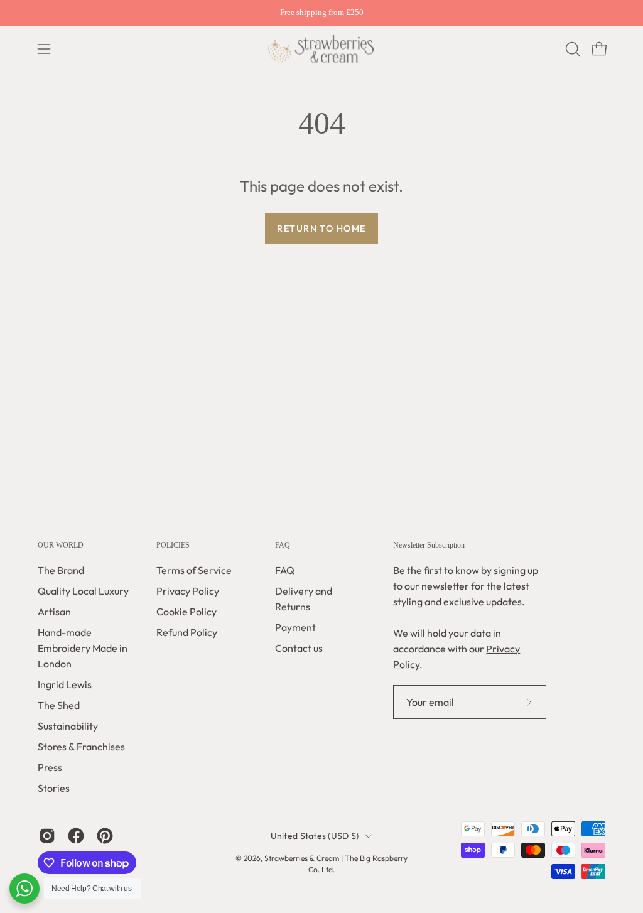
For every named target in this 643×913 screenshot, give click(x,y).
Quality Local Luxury (83, 591)
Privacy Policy (187, 591)
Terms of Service (194, 570)
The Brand (61, 570)
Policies (173, 545)
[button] (571, 49)
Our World (61, 545)
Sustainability (68, 726)
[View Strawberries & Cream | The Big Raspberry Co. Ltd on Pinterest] (104, 835)
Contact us (299, 648)
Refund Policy (186, 632)
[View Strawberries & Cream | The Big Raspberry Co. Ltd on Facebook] (76, 835)
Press (50, 767)
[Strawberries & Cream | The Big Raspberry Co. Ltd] (321, 49)
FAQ (282, 545)
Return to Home (321, 228)
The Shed (59, 705)
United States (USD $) (315, 835)
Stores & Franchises (81, 746)
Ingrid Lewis (65, 684)
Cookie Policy (186, 611)
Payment (295, 627)
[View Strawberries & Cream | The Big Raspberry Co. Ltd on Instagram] (47, 835)
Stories (54, 788)
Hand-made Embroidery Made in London (82, 648)
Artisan (54, 611)
